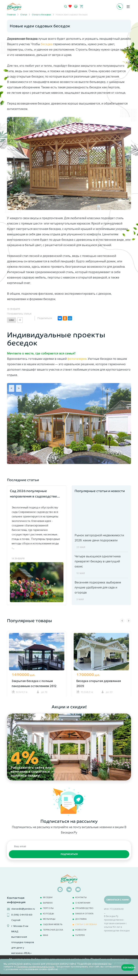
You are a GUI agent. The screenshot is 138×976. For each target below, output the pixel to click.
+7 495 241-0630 (120, 6)
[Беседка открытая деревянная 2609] (101, 655)
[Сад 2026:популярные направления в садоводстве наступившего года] (36, 581)
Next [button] (128, 620)
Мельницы (49, 919)
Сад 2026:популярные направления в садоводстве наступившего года (33, 494)
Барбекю (48, 903)
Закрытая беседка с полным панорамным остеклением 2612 (34, 683)
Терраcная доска (53, 930)
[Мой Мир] (70, 318)
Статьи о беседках (86, 924)
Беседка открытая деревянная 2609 (98, 683)
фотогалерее (77, 358)
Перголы (48, 908)
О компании (82, 903)
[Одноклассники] (65, 318)
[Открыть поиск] (65, 6)
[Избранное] (70, 7)
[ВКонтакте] (60, 318)
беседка (46, 44)
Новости (80, 930)
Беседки (47, 897)
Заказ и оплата (84, 913)
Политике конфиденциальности (35, 966)
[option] (36, 664)
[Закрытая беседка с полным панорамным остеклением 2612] (36, 655)
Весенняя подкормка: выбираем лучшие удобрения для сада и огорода (98, 587)
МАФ (45, 935)
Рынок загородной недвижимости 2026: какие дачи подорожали (99, 538)
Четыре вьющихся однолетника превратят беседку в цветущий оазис (98, 561)
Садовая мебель (52, 924)
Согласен (128, 967)
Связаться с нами (117, 899)
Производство (84, 908)
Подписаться (69, 854)
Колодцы (48, 913)
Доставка (81, 919)
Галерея (80, 935)
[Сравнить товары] (76, 6)
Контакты (81, 897)
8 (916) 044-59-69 (21, 914)
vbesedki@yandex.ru (23, 908)
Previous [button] (122, 620)
